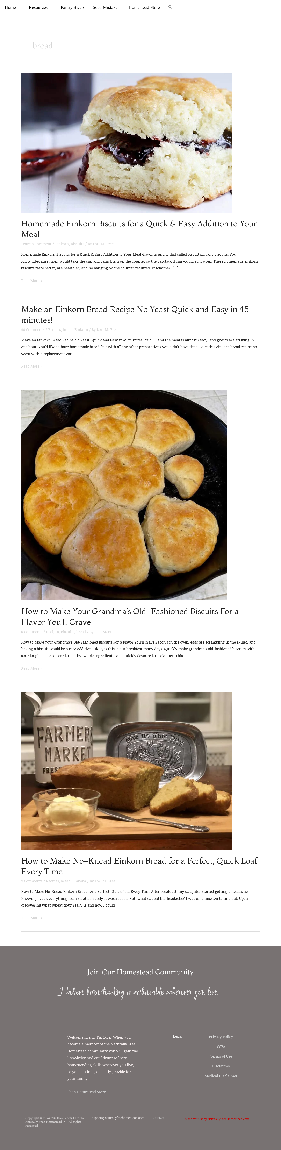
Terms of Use (221, 1056)
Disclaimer (221, 1066)
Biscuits (77, 243)
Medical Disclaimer (221, 1075)
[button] (170, 7)
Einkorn (62, 243)
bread (67, 329)
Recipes (54, 329)
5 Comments (31, 631)
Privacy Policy (221, 1036)
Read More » (31, 280)
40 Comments (32, 329)
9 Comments (31, 881)
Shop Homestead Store (86, 1091)
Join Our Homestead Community (140, 971)
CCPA (221, 1046)
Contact (158, 1118)
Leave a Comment (36, 243)
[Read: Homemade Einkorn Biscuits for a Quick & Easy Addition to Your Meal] (126, 142)
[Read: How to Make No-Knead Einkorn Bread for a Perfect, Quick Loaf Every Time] (126, 770)
